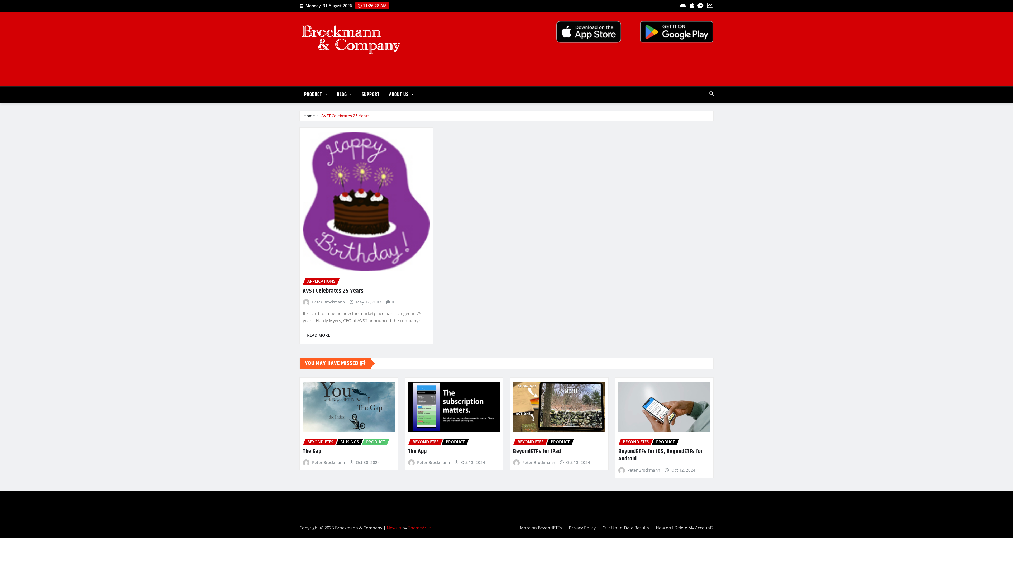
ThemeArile (419, 528)
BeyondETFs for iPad (537, 451)
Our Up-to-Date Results (626, 528)
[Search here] (711, 93)
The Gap (312, 451)
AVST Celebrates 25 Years (345, 115)
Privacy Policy (582, 528)
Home (309, 115)
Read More (318, 335)
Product (313, 94)
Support (371, 94)
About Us (399, 94)
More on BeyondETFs (541, 528)
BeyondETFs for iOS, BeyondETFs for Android (660, 455)
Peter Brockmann (328, 302)
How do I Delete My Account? (684, 528)
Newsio (394, 528)
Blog (342, 94)
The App (417, 451)
